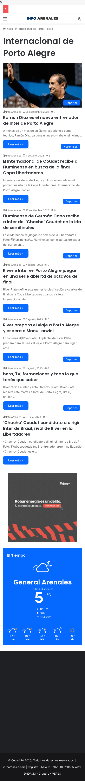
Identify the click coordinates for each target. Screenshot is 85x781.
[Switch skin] (80, 20)
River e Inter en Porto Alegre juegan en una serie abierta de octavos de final (40, 276)
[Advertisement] (42, 703)
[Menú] (5, 20)
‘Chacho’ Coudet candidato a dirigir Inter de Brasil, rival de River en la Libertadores (41, 428)
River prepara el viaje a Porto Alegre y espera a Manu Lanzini (41, 328)
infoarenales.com (14, 767)
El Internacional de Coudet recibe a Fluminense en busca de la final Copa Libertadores (40, 167)
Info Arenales (13, 111)
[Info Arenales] (42, 18)
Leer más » (15, 144)
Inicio (9, 28)
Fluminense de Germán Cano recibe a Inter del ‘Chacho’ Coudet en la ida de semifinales (42, 221)
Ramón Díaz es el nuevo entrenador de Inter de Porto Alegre (41, 120)
